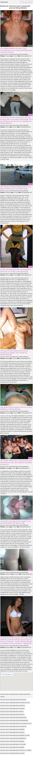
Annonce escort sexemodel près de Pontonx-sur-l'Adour (15, 750)
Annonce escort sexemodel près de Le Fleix (12, 753)
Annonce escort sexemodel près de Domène (12, 705)
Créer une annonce (26, 2)
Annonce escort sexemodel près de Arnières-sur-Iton (15, 702)
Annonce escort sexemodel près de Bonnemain (13, 717)
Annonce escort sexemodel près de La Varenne (13, 726)
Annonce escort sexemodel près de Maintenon (13, 738)
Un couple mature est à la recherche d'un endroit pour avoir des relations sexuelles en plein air (16, 462)
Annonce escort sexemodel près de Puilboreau (13, 699)
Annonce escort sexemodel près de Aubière (12, 708)
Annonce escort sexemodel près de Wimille (12, 747)
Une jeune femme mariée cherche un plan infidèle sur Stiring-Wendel (16, 408)
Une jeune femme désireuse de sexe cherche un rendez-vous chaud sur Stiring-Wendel (14, 353)
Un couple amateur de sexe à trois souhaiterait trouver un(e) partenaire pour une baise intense (16, 50)
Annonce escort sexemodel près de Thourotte (13, 744)
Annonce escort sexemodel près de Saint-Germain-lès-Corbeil (15, 695)
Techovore (4, 2)
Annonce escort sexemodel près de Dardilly (12, 729)
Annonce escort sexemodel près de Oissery (12, 732)
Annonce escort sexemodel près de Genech (12, 714)
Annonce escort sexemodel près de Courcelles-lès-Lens (15, 723)
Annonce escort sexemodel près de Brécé (11, 711)
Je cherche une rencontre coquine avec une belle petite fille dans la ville (15, 522)
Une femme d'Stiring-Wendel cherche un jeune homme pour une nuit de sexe (15, 188)
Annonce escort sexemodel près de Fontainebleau (14, 720)
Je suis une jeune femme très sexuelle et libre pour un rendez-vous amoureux (15, 270)
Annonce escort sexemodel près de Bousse (12, 741)
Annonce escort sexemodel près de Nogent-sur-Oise (14, 735)
